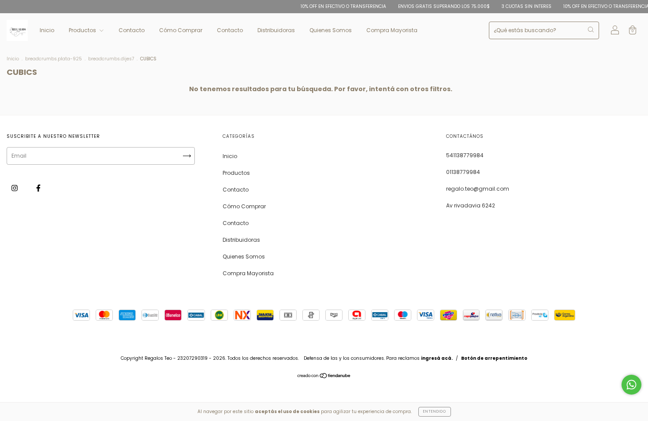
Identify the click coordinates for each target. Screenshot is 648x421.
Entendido (434, 411)
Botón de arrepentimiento (494, 358)
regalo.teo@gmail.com (477, 188)
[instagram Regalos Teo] (15, 188)
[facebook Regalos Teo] (38, 188)
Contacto (132, 30)
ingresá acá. (437, 358)
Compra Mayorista (391, 30)
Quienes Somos (330, 30)
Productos (83, 30)
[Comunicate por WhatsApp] (631, 385)
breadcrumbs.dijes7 (111, 58)
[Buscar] (590, 29)
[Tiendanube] (324, 376)
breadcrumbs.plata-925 (53, 58)
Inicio (47, 30)
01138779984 (463, 172)
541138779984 (465, 155)
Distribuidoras (276, 30)
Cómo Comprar (180, 30)
